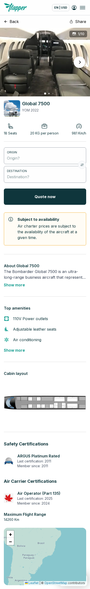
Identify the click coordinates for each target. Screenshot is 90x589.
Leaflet (33, 583)
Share (80, 21)
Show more (14, 285)
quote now (45, 196)
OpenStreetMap (55, 583)
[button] (10, 534)
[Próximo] (79, 62)
